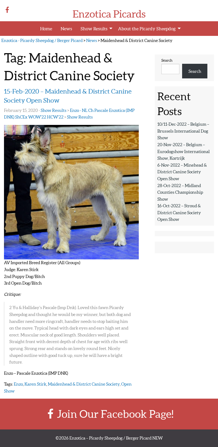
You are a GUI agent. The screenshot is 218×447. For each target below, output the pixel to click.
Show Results (94, 28)
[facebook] (8, 10)
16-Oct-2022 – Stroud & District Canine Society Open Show (179, 212)
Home (46, 28)
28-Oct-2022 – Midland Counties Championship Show (180, 192)
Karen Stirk (35, 384)
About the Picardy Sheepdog (147, 28)
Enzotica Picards (109, 14)
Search (167, 60)
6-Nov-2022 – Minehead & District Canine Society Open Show (182, 172)
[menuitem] (46, 28)
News (66, 28)
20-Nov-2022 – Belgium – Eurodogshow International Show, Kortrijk (183, 151)
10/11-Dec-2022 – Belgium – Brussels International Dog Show (183, 131)
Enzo (18, 384)
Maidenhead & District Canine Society (84, 384)
